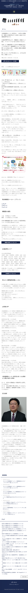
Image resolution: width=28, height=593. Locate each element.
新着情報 (4, 475)
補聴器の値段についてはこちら (11, 242)
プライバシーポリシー (14, 584)
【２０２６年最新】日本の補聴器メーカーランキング (13, 541)
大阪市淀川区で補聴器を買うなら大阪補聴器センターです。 (14, 528)
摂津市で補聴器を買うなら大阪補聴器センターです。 (13, 527)
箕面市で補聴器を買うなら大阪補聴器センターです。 (13, 533)
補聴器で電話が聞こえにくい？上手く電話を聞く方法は (13, 558)
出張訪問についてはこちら (11, 273)
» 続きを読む (24, 576)
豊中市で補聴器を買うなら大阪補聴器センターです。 (13, 525)
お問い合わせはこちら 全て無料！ (10, 61)
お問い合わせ (14, 582)
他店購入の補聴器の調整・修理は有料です (11, 549)
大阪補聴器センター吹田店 (14, 5)
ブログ (3, 519)
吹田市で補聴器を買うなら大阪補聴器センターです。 (13, 523)
